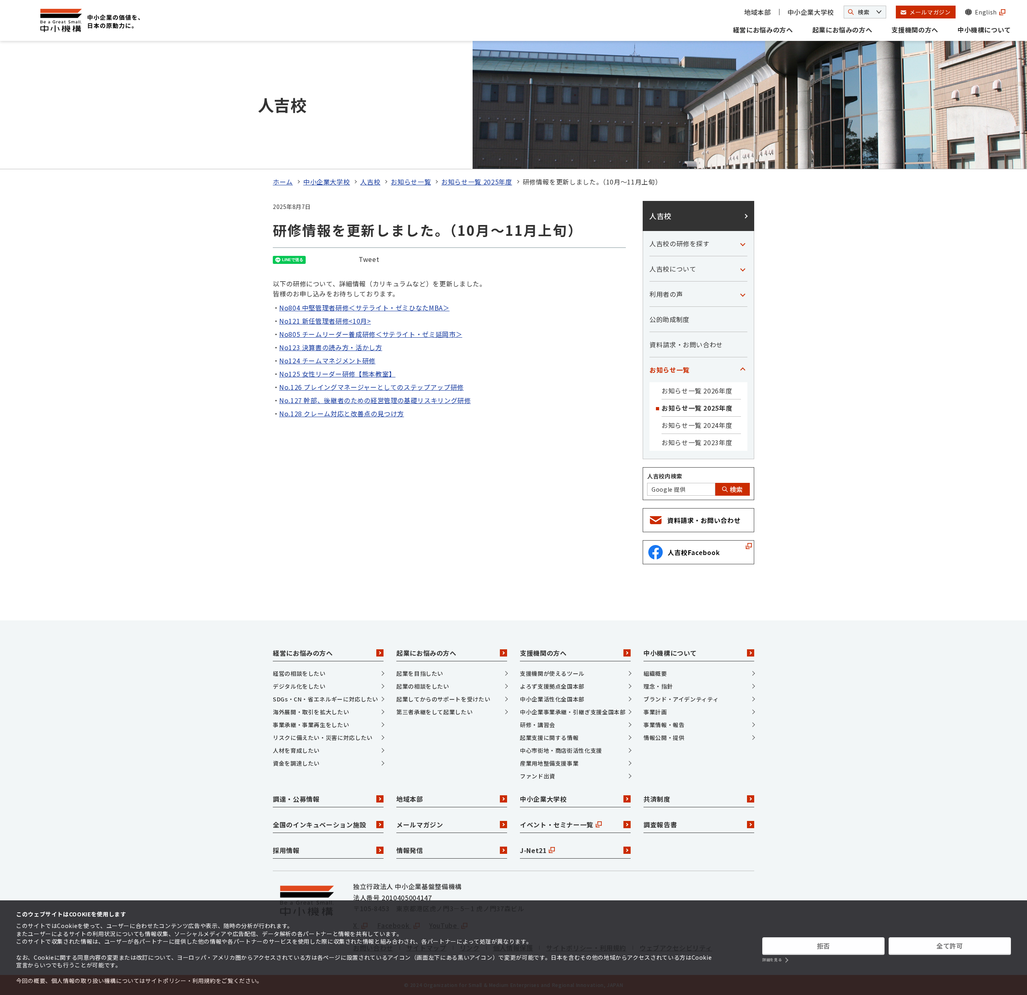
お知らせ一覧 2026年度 (697, 390)
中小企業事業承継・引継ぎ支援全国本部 (573, 712)
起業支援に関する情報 (549, 738)
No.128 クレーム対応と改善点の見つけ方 (341, 413)
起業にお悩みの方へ (842, 29)
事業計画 (655, 712)
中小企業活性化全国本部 (552, 699)
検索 (735, 489)
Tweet (369, 259)
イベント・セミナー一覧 (556, 824)
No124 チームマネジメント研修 (327, 360)
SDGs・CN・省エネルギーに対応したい (325, 699)
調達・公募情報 (296, 799)
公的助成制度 (669, 319)
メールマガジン (419, 824)
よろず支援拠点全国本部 (552, 686)
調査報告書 (660, 824)
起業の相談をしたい (422, 686)
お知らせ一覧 (411, 181)
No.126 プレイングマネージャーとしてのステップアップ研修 (371, 387)
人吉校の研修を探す (679, 243)
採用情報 (286, 850)
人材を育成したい (296, 750)
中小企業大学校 (811, 12)
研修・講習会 (537, 725)
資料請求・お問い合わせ (686, 344)
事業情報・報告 (663, 725)
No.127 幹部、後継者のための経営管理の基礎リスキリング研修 (375, 400)
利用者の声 (666, 294)
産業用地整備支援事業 (549, 763)
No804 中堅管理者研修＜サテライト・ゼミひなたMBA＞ (364, 307)
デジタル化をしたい (299, 686)
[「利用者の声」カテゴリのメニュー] (742, 294)
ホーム (283, 181)
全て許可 (949, 945)
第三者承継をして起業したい (434, 712)
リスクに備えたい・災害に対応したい (323, 738)
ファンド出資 (537, 776)
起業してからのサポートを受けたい (443, 699)
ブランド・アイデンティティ (680, 699)
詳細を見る (771, 960)
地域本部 (757, 12)
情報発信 (409, 850)
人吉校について (672, 269)
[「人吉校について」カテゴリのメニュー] (742, 269)
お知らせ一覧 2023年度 (697, 442)
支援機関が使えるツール (552, 673)
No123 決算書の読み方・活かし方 (330, 347)
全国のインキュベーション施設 (319, 824)
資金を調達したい (296, 763)
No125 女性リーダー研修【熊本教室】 (337, 374)
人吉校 (370, 181)
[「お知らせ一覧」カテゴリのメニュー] (742, 370)
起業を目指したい (419, 673)
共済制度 (656, 799)
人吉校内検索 (664, 476)
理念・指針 (658, 686)
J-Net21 (533, 850)
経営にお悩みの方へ (763, 29)
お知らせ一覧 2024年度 (697, 425)
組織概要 (655, 673)
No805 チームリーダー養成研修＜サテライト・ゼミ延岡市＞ (370, 334)
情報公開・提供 (663, 738)
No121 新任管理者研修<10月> (325, 321)
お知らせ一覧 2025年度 (476, 181)
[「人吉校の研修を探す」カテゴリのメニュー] (742, 243)
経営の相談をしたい (299, 673)
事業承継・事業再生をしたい (311, 725)
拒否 (823, 945)
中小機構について (984, 29)
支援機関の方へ (914, 29)
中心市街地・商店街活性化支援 (561, 750)
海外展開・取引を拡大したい (311, 712)
